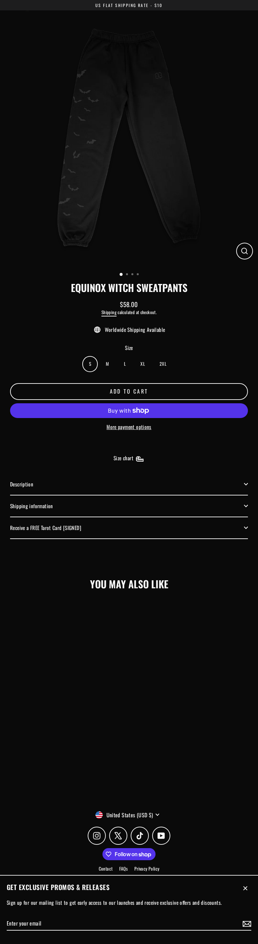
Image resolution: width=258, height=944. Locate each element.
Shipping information (31, 506)
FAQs (123, 868)
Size (129, 347)
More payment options (129, 426)
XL (142, 363)
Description (21, 484)
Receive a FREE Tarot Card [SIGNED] (45, 527)
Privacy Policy (146, 868)
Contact (106, 868)
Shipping (109, 312)
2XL (163, 363)
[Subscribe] (246, 924)
